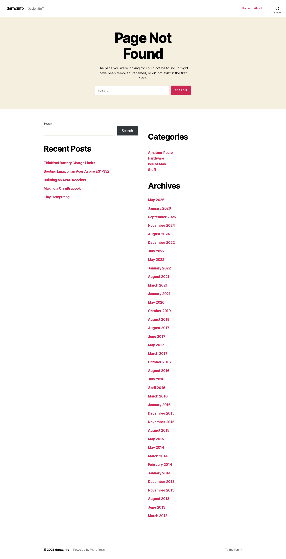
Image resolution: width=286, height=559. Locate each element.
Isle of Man (157, 164)
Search (48, 123)
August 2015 (158, 430)
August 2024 (159, 234)
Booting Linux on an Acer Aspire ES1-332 (76, 171)
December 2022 (161, 242)
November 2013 (161, 490)
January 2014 (159, 473)
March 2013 (157, 516)
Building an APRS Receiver (65, 180)
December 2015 (161, 413)
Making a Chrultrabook (62, 188)
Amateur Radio (160, 153)
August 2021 (158, 277)
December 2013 (161, 482)
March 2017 (157, 354)
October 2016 (159, 362)
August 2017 (158, 328)
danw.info (15, 8)
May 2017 (156, 345)
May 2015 (156, 439)
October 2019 (159, 311)
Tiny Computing (57, 197)
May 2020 (156, 302)
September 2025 (162, 217)
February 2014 (160, 464)
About (258, 8)
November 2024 (161, 225)
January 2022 (159, 268)
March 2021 (157, 285)
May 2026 (156, 200)
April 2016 (156, 388)
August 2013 (158, 499)
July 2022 (156, 251)
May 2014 (156, 447)
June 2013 (156, 507)
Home (246, 8)
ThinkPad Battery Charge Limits (69, 163)
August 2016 (158, 371)
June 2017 (156, 336)
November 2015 (161, 422)
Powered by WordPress (89, 549)
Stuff (152, 170)
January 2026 (159, 208)
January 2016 (159, 405)
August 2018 (158, 319)
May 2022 (156, 260)
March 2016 (157, 396)
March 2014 (157, 456)
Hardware (156, 158)
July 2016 (156, 379)
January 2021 (159, 294)
